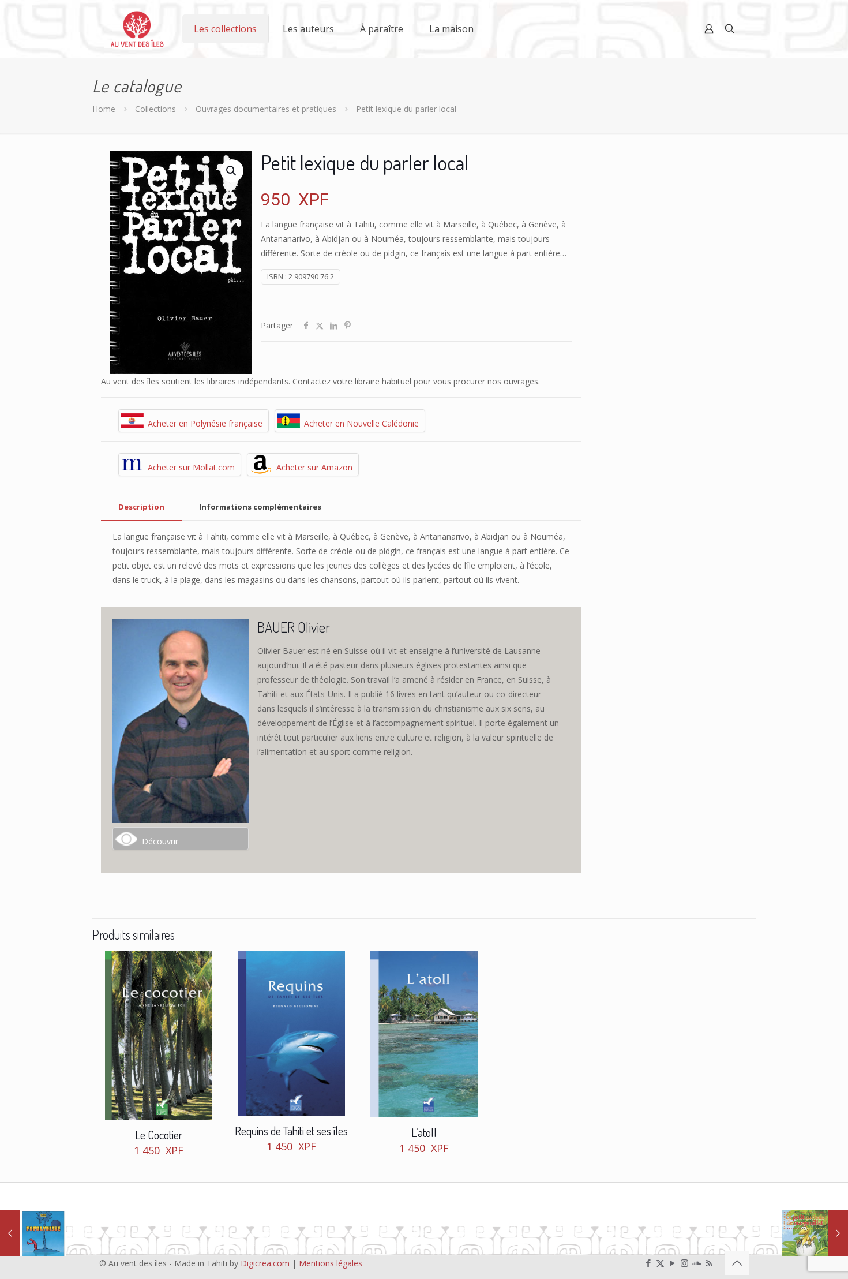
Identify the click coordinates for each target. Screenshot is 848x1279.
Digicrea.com (265, 1263)
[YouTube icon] (672, 1263)
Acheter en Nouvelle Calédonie (361, 423)
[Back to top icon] (737, 1263)
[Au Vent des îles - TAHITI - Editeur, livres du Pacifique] (137, 29)
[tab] (141, 507)
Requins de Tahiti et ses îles (291, 1130)
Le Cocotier (158, 1134)
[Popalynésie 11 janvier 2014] (33, 1233)
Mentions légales (330, 1263)
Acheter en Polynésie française (205, 423)
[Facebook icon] (648, 1263)
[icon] (696, 1263)
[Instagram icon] (684, 1263)
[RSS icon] (708, 1263)
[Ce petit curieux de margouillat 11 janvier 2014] (815, 1233)
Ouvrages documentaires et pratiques (266, 108)
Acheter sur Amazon (314, 467)
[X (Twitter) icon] (660, 1263)
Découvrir (160, 841)
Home (103, 108)
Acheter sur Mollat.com (191, 467)
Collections (155, 108)
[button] (231, 170)
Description (141, 507)
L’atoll (424, 1132)
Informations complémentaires (260, 507)
